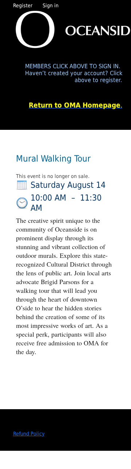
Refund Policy (28, 434)
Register (22, 5)
